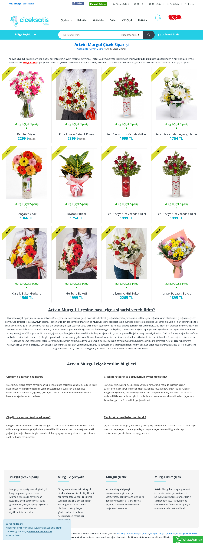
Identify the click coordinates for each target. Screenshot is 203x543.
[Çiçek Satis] (30, 20)
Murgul (154, 533)
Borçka (138, 533)
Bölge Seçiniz (23, 34)
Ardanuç (121, 533)
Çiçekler (65, 20)
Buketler (82, 20)
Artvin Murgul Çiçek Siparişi (101, 44)
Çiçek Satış (82, 48)
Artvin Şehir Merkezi (186, 533)
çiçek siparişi (21, 3)
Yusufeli (171, 533)
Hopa (146, 533)
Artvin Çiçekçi (97, 48)
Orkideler (98, 20)
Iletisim (191, 4)
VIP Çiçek (127, 20)
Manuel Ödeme (98, 4)
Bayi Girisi (174, 4)
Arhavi (130, 533)
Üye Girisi (156, 4)
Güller (113, 20)
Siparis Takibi (122, 4)
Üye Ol (140, 4)
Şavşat (162, 533)
